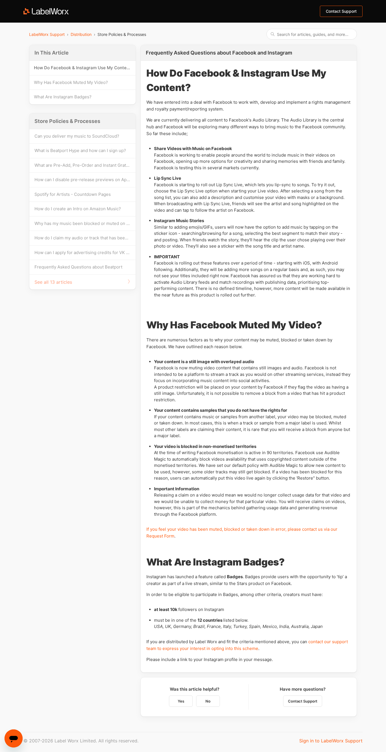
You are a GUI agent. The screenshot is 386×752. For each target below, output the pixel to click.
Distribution (81, 34)
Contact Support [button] (341, 11)
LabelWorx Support (47, 34)
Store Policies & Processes (67, 121)
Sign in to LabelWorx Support (331, 741)
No (208, 701)
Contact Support (302, 701)
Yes (181, 701)
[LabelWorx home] (46, 11)
